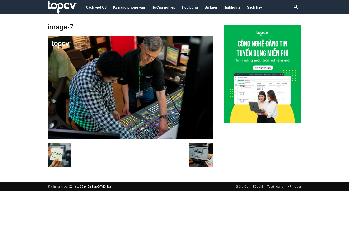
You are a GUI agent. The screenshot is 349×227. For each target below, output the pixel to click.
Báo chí (258, 186)
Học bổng (190, 7)
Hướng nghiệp (163, 7)
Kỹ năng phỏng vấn (129, 7)
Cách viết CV (96, 7)
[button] (295, 7)
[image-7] (130, 138)
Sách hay (254, 7)
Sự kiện (211, 7)
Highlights (232, 7)
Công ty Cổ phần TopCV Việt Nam (91, 186)
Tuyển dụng (275, 186)
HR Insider (294, 186)
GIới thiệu (242, 186)
